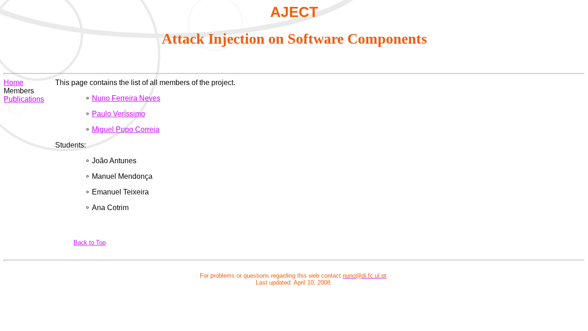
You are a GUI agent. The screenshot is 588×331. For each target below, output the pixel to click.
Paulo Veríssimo (118, 114)
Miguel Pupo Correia (125, 129)
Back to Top (90, 242)
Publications (24, 99)
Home (13, 82)
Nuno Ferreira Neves (126, 98)
